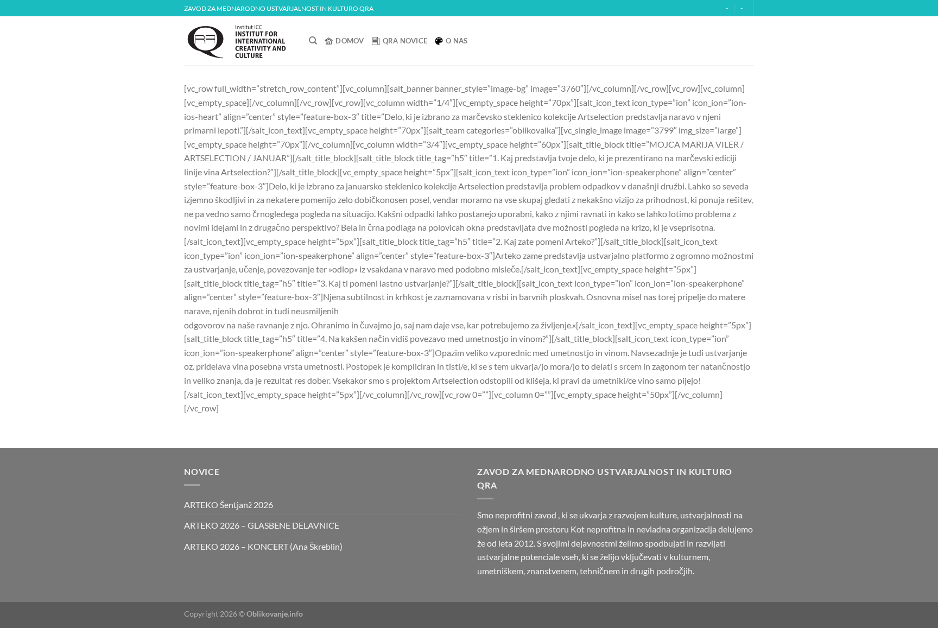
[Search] (313, 40)
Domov (349, 40)
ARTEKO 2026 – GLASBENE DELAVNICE (261, 525)
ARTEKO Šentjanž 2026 (228, 504)
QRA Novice (405, 40)
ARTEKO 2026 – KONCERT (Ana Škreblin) (263, 546)
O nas (456, 40)
